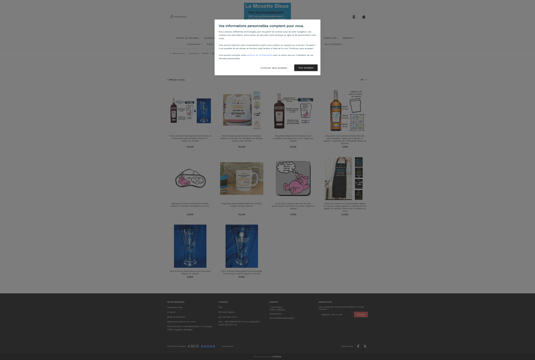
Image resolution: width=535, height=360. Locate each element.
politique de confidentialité (260, 55)
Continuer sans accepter (273, 68)
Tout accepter (305, 67)
